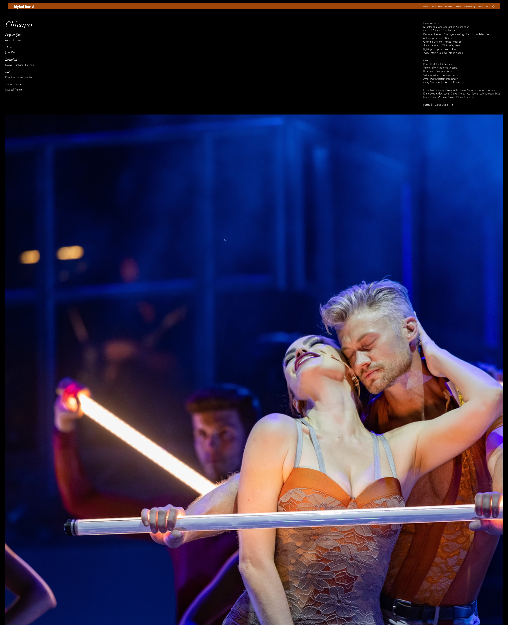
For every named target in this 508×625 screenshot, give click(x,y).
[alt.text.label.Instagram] (493, 6)
